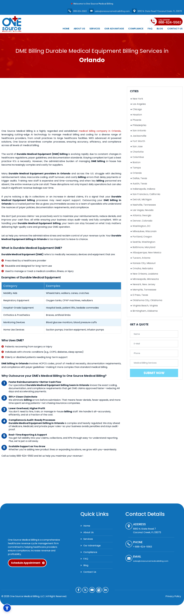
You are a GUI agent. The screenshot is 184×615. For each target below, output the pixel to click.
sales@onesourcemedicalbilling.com (112, 11)
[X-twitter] (85, 590)
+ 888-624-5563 (142, 546)
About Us (79, 28)
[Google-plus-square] (99, 590)
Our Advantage (114, 28)
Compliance (135, 28)
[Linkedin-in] (105, 590)
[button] (7, 608)
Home (66, 28)
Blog (160, 28)
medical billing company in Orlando (100, 131)
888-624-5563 (80, 11)
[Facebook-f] (78, 590)
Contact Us (175, 28)
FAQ (150, 28)
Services (94, 28)
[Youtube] (92, 590)
